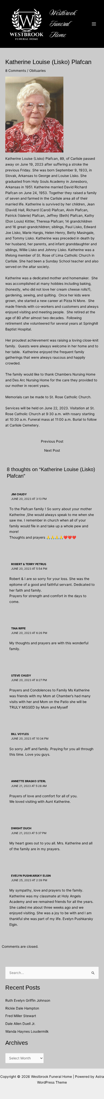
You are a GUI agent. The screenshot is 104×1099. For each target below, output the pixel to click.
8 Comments (15, 71)
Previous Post (52, 441)
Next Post (52, 450)
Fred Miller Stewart (20, 1016)
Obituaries (37, 71)
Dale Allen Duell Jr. (20, 1024)
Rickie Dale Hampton (22, 1008)
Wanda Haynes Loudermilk (26, 1031)
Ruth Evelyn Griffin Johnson (27, 1000)
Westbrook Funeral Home (63, 24)
